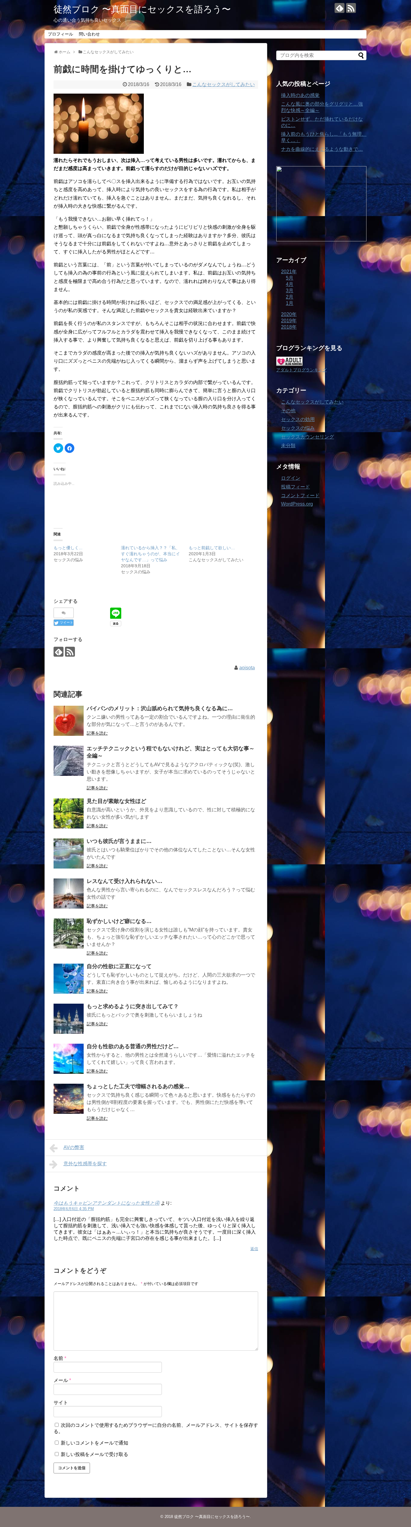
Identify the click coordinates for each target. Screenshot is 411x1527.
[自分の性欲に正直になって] (69, 979)
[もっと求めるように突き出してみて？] (69, 1019)
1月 (289, 303)
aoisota (247, 667)
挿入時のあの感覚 (300, 95)
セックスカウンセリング (307, 436)
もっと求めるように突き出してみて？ (133, 1006)
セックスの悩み (298, 428)
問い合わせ (89, 34)
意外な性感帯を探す (85, 1163)
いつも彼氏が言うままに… (119, 841)
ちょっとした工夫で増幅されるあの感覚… (138, 1086)
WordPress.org (297, 503)
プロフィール (60, 34)
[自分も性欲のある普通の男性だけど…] (69, 1059)
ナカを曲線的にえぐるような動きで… (322, 149)
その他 (288, 410)
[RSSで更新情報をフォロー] (351, 8)
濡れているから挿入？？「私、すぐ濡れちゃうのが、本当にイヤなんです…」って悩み (150, 553)
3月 (289, 290)
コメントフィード (300, 495)
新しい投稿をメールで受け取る (94, 1454)
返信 (254, 1249)
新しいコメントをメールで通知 (94, 1442)
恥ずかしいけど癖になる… (119, 921)
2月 (289, 296)
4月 (289, 284)
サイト (61, 1402)
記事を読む (97, 733)
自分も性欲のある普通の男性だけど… (133, 1046)
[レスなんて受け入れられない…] (69, 893)
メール (62, 1380)
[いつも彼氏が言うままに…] (69, 853)
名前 (60, 1358)
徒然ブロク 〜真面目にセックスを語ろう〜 (142, 9)
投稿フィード (295, 486)
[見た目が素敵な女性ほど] (69, 813)
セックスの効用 (298, 419)
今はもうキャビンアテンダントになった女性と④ (106, 1203)
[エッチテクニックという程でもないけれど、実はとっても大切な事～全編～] (69, 761)
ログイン (290, 478)
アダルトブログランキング (301, 369)
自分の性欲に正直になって (119, 966)
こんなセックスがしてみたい (223, 84)
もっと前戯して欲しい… (212, 547)
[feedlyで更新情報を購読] (340, 8)
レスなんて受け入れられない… (124, 881)
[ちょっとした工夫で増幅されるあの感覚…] (69, 1099)
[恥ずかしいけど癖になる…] (69, 933)
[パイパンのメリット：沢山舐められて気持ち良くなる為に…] (69, 721)
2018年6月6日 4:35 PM (74, 1208)
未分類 (288, 445)
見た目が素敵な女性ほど (116, 801)
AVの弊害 (73, 1147)
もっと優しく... (68, 547)
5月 (289, 277)
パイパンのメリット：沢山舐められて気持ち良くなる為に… (160, 708)
